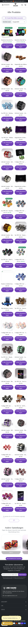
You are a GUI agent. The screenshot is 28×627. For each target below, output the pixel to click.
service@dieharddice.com (11, 595)
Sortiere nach (7, 22)
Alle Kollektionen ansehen (14, 558)
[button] (5, 5)
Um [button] (2, 605)
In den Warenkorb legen (7, 46)
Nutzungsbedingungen (7, 578)
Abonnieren (22, 574)
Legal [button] (3, 609)
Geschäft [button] (4, 601)
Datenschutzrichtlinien (19, 578)
